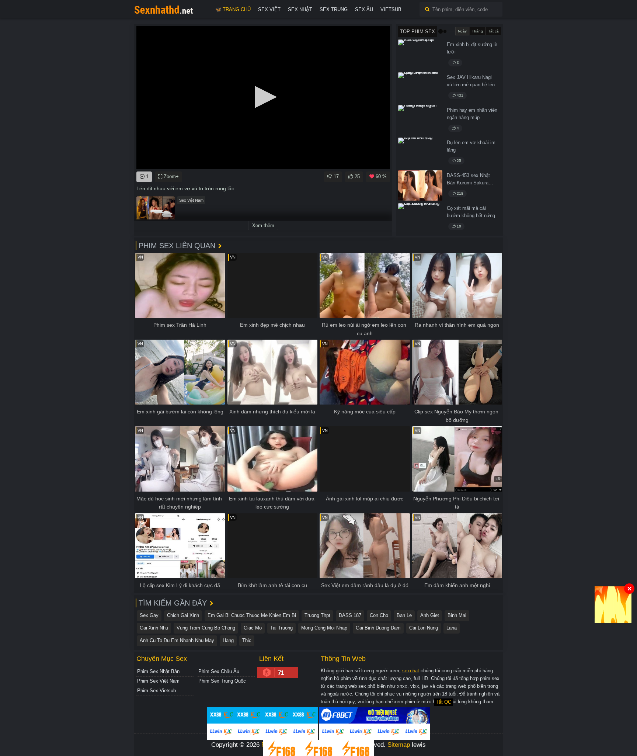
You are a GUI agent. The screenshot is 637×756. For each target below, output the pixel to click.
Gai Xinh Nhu (154, 628)
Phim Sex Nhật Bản (158, 671)
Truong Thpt (317, 615)
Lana (451, 628)
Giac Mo (253, 628)
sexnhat (410, 670)
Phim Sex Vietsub (156, 690)
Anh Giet (429, 615)
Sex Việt (269, 9)
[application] (263, 97)
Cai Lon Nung (423, 628)
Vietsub (390, 9)
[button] (263, 97)
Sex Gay (149, 615)
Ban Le (404, 615)
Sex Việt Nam (191, 200)
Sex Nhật (300, 9)
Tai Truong (281, 628)
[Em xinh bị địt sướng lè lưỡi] (420, 54)
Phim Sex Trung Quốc (222, 681)
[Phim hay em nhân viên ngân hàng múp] (420, 120)
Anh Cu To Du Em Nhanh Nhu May (177, 640)
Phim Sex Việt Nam (158, 681)
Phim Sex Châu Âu (218, 671)
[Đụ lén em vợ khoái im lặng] (420, 153)
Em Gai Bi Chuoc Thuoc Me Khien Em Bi (252, 615)
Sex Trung (334, 9)
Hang (228, 640)
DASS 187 (350, 615)
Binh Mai (457, 615)
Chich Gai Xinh (183, 615)
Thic (246, 640)
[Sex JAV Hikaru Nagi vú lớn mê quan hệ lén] (420, 87)
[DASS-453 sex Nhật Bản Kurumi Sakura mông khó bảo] (420, 185)
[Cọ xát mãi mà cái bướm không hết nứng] (420, 218)
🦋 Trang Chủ (233, 9)
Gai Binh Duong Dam (378, 628)
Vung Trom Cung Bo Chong (206, 628)
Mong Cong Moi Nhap (324, 628)
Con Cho (379, 615)
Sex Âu (364, 9)
